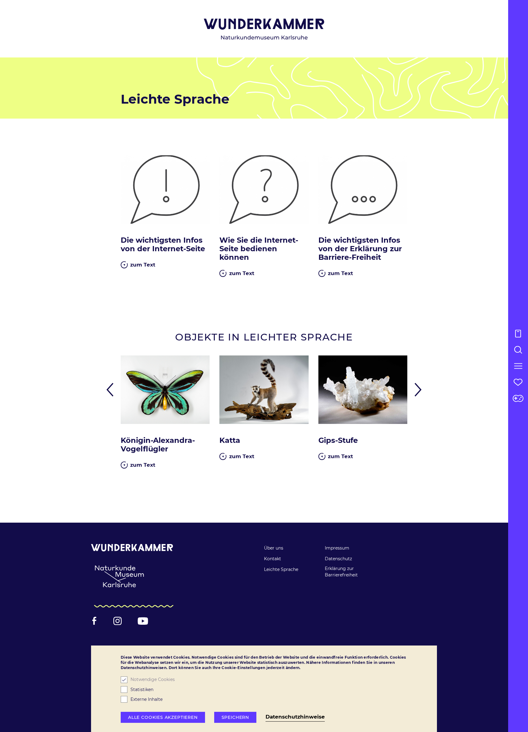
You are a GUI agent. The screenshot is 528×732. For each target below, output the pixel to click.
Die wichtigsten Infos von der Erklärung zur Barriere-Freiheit (360, 249)
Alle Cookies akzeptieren (163, 717)
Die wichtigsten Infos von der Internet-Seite (163, 244)
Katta (229, 440)
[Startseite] (264, 29)
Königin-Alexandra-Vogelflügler (158, 444)
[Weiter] (416, 389)
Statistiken (141, 689)
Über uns (273, 548)
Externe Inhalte (146, 699)
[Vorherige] (112, 389)
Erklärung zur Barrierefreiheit (341, 572)
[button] (518, 366)
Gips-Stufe (338, 440)
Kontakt (272, 558)
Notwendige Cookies (152, 679)
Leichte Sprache (281, 569)
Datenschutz (338, 558)
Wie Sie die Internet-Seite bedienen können (258, 249)
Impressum (337, 548)
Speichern (235, 717)
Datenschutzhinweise (295, 717)
